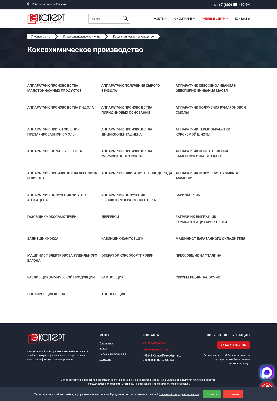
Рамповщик (112, 277)
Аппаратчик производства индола (60, 107)
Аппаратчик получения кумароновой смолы (211, 109)
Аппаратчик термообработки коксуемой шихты (203, 131)
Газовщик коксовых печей (52, 217)
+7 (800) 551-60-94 (234, 5)
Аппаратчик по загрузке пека (54, 151)
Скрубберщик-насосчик (198, 277)
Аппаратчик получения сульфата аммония (207, 175)
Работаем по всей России (49, 4)
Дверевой (110, 217)
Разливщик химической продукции (61, 277)
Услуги (158, 18)
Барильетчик (188, 195)
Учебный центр (213, 18)
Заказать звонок (233, 345)
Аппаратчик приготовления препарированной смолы (53, 131)
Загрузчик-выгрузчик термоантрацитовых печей (201, 219)
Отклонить (232, 394)
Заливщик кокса (42, 239)
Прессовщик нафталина (198, 255)
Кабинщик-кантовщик (122, 239)
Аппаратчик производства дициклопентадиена (126, 131)
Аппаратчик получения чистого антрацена (57, 197)
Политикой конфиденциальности (179, 394)
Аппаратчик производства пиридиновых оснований (126, 109)
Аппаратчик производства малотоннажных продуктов (54, 88)
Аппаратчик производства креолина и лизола (62, 175)
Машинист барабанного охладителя (210, 239)
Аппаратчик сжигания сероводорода (136, 173)
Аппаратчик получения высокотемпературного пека (128, 197)
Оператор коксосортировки (127, 255)
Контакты (242, 18)
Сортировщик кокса (46, 294)
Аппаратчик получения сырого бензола (130, 88)
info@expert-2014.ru (156, 349)
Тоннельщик (113, 294)
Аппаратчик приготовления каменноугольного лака (202, 153)
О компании (183, 18)
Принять (212, 394)
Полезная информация (112, 354)
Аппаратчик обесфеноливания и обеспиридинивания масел (206, 88)
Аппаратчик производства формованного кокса (126, 153)
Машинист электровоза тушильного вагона (62, 257)
